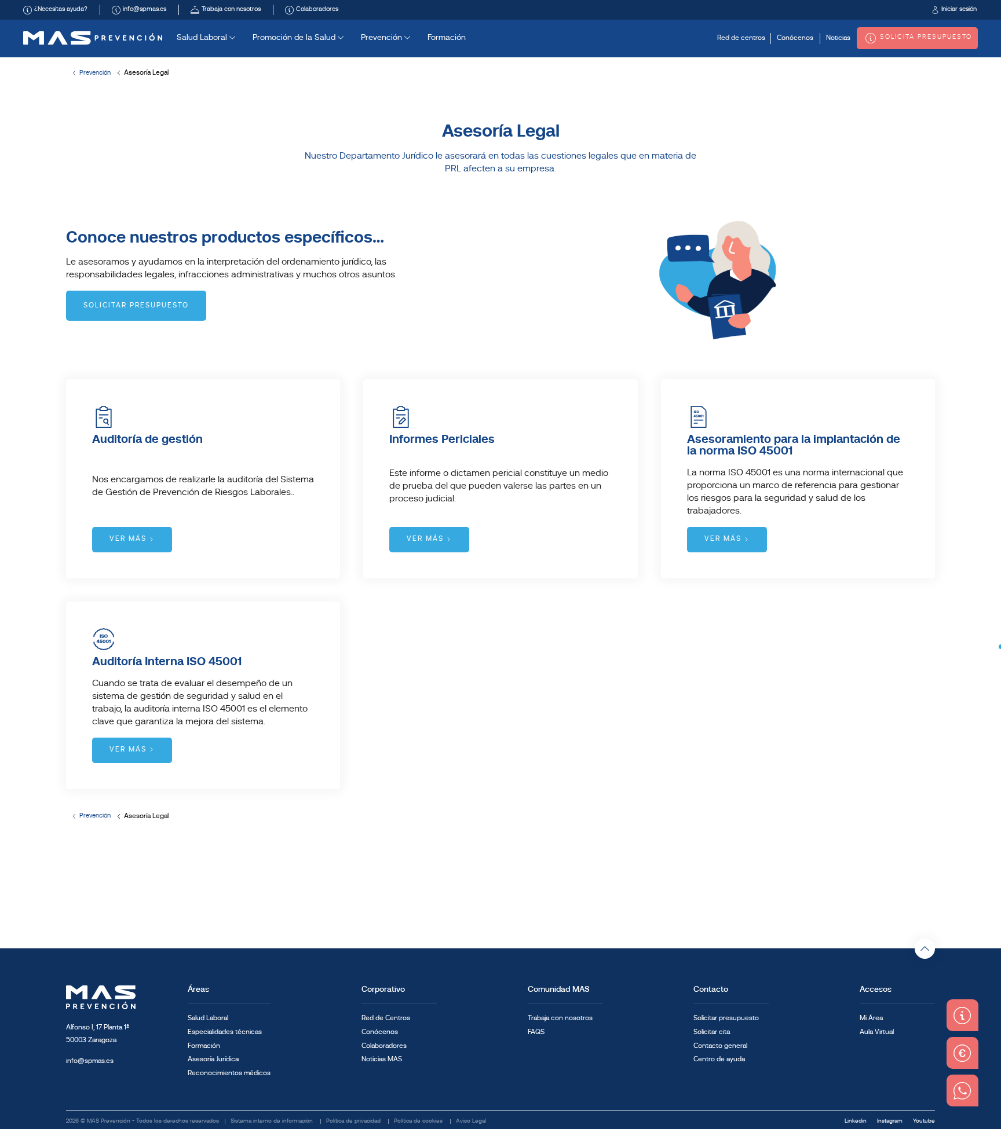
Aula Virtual (877, 1032)
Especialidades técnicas (225, 1032)
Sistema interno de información (273, 1121)
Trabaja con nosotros (560, 1018)
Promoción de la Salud (295, 38)
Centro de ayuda (719, 1059)
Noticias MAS (381, 1059)
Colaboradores (384, 1046)
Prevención (382, 38)
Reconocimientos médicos (229, 1073)
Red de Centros (385, 1018)
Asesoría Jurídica (213, 1059)
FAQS (536, 1032)
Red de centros (741, 38)
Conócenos (795, 38)
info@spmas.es (90, 1061)
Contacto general (720, 1046)
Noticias (838, 38)
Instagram (890, 1121)
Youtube (924, 1121)
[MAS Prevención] (92, 38)
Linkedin (856, 1121)
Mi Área (871, 1018)
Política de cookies (419, 1121)
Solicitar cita (711, 1032)
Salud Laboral (203, 38)
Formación (447, 38)
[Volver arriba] (925, 949)
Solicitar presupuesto (726, 1018)
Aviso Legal (471, 1121)
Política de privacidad (354, 1121)
